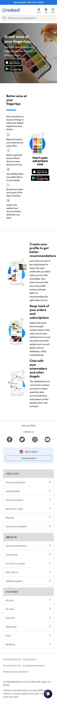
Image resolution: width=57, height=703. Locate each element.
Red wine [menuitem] (10, 617)
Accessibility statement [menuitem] (34, 665)
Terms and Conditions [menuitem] (16, 526)
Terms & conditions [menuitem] (12, 659)
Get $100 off (20, 2)
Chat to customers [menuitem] (14, 499)
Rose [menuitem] (8, 635)
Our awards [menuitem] (11, 554)
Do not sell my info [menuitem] (12, 665)
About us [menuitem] (11, 537)
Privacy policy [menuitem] (29, 659)
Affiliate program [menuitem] (14, 580)
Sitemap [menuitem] (10, 517)
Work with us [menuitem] (12, 572)
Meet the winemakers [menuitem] (16, 545)
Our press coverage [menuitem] (15, 563)
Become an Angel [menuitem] (14, 508)
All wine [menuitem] (9, 600)
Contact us (28, 431)
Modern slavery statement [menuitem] (15, 671)
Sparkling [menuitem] (10, 644)
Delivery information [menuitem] (15, 482)
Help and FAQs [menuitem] (13, 491)
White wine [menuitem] (11, 626)
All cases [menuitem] (10, 608)
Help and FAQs (28, 425)
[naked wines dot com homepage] (11, 10)
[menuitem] (9, 439)
